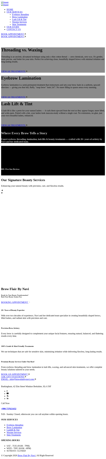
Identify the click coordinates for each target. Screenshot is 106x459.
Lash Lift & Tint (19, 19)
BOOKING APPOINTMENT (14, 302)
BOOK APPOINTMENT (12, 34)
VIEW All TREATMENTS (13, 71)
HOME (10, 9)
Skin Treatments (19, 24)
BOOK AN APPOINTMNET (14, 374)
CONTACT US (14, 29)
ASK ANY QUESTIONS (13, 377)
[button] (53, 190)
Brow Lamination (20, 17)
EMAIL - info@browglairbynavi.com (18, 379)
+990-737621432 (8, 408)
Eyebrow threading (20, 14)
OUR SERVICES (14, 12)
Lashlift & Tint (13, 430)
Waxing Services (19, 22)
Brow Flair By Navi (27, 455)
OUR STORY (13, 27)
